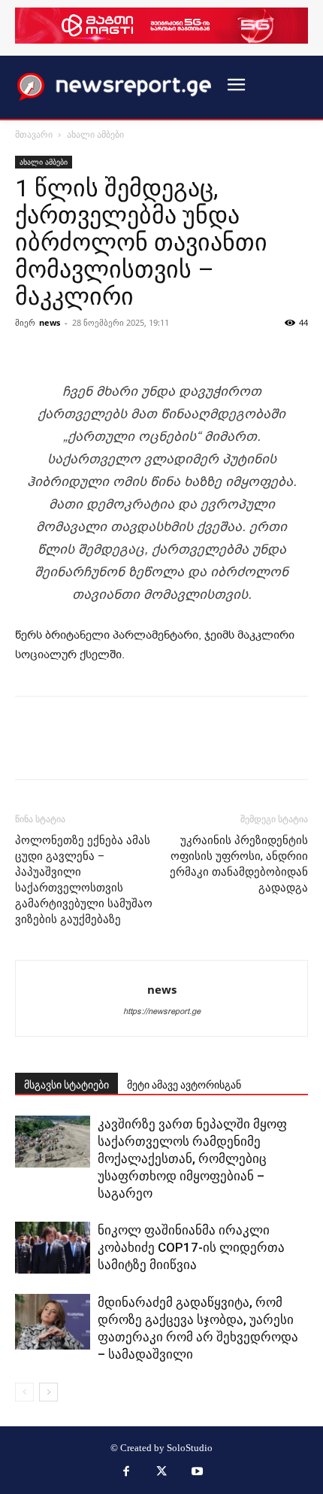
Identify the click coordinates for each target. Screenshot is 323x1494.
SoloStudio (190, 1447)
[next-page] (48, 1392)
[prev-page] (24, 1392)
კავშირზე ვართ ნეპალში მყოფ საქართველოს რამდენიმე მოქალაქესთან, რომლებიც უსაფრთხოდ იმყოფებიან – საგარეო (192, 1158)
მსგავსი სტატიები (66, 1085)
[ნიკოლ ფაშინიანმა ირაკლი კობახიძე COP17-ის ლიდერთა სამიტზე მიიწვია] (52, 1248)
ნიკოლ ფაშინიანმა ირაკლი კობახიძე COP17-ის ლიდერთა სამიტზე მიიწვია (191, 1247)
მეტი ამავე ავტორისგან (184, 1085)
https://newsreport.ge (162, 1011)
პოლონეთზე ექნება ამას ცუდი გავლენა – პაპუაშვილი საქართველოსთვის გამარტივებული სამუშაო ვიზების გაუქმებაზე (83, 880)
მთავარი (34, 134)
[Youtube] (197, 1473)
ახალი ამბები (95, 134)
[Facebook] (126, 1473)
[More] (284, 344)
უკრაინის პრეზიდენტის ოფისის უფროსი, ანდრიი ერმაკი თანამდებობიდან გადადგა (239, 864)
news (49, 322)
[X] (161, 1473)
